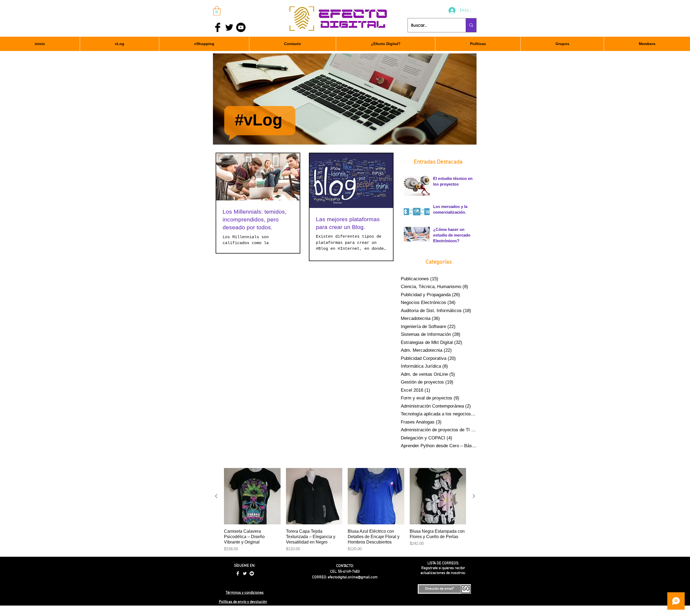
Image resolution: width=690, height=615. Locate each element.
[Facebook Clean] (238, 573)
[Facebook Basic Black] (217, 27)
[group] (345, 510)
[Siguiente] (474, 496)
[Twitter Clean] (245, 573)
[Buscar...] (471, 25)
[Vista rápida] (252, 496)
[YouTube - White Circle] (252, 573)
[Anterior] (216, 496)
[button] (217, 11)
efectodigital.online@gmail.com (353, 577)
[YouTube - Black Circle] (241, 27)
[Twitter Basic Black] (229, 27)
